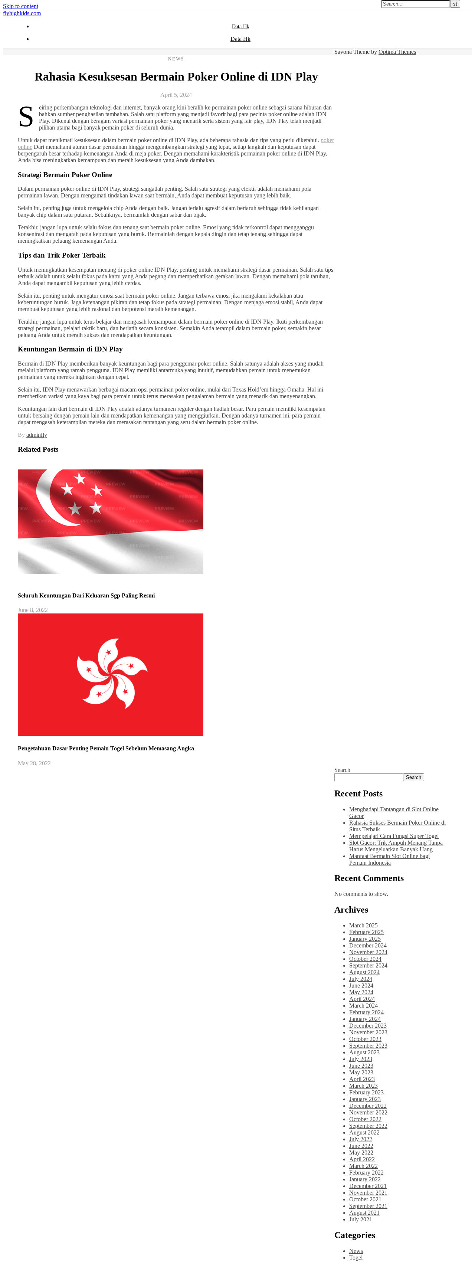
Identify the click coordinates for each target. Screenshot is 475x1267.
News (176, 59)
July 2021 (360, 1219)
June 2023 (361, 1066)
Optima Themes (397, 52)
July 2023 (360, 1059)
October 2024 (365, 959)
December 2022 (368, 1106)
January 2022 (365, 1179)
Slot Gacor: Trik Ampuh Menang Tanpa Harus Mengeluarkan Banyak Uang (396, 845)
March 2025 (363, 925)
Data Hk (240, 26)
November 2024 (368, 952)
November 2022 (368, 1112)
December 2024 (368, 945)
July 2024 (360, 979)
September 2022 (368, 1126)
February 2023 (366, 1092)
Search (342, 770)
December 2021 (368, 1186)
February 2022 (366, 1172)
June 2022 (361, 1146)
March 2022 (363, 1166)
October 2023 (365, 1039)
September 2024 (368, 965)
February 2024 (366, 1012)
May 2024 (361, 992)
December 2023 (368, 1025)
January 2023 (365, 1099)
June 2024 (361, 985)
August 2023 (364, 1052)
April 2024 (362, 999)
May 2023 (361, 1072)
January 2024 (365, 1019)
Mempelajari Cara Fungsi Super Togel (394, 836)
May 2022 (361, 1152)
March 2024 (363, 1005)
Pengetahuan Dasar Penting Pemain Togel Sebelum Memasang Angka (106, 748)
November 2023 (368, 1032)
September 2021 (368, 1206)
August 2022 (364, 1132)
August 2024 (364, 972)
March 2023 (363, 1086)
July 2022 (360, 1139)
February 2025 (366, 932)
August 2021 (364, 1212)
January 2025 (365, 939)
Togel (356, 1257)
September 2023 (368, 1045)
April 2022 (362, 1159)
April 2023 (362, 1079)
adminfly (36, 435)
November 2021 (368, 1192)
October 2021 (365, 1199)
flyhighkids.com (22, 13)
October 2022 (365, 1119)
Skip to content (20, 6)
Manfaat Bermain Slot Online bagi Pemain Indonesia (389, 859)
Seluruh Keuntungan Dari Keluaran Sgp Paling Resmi (86, 595)
